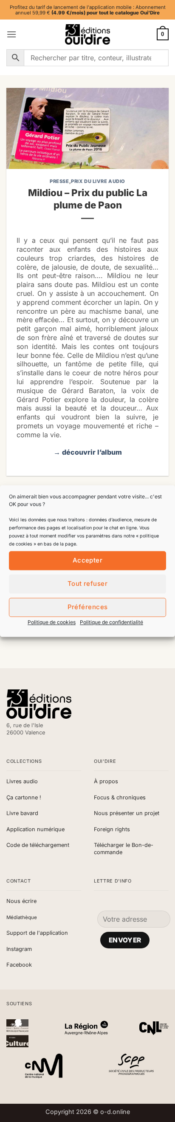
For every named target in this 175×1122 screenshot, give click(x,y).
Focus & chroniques (120, 797)
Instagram (19, 949)
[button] (11, 34)
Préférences (88, 607)
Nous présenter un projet (126, 813)
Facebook (19, 965)
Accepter (88, 560)
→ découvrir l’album (88, 452)
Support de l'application (37, 933)
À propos (106, 781)
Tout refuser (87, 583)
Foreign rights (112, 829)
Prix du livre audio (98, 181)
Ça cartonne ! (23, 797)
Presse (59, 181)
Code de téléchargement (37, 845)
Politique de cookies (52, 622)
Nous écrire (21, 901)
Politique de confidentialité (111, 622)
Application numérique (35, 829)
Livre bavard (22, 813)
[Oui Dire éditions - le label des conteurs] (87, 34)
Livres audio (22, 781)
